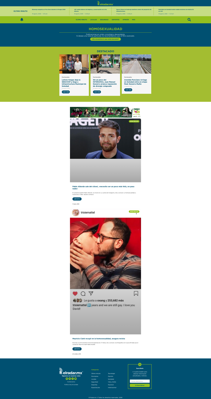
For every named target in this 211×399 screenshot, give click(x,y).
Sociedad (111, 379)
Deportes (115, 19)
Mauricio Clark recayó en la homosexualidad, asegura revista (98, 339)
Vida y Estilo (112, 382)
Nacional (111, 384)
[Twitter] (69, 378)
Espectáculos (95, 387)
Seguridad (104, 19)
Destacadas (65, 77)
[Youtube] (75, 378)
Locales (93, 19)
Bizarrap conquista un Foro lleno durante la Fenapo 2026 (48, 9)
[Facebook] (67, 378)
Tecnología (111, 373)
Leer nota (77, 198)
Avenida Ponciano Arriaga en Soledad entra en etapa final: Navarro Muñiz (135, 82)
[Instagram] (72, 378)
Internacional (112, 387)
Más (133, 19)
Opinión (126, 19)
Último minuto (81, 19)
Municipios (94, 376)
